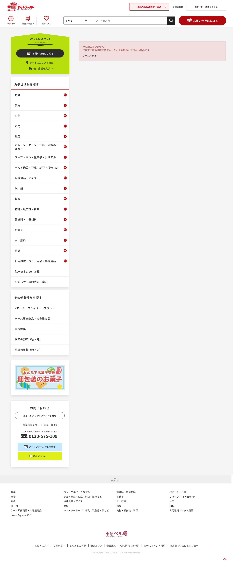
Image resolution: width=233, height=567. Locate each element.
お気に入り (46, 23)
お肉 (171, 501)
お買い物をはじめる (205, 21)
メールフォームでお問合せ (42, 446)
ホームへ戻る (90, 55)
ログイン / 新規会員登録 (206, 6)
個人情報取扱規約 (129, 545)
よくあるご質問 (77, 545)
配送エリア (96, 545)
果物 (13, 496)
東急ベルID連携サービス (149, 6)
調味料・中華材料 (126, 492)
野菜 (13, 492)
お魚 (13, 501)
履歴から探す (28, 23)
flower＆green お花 (21, 515)
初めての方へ (39, 456)
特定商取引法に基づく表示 (184, 545)
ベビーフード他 (177, 492)
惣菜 (118, 505)
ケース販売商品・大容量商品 (26, 510)
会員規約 (111, 545)
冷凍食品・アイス (73, 501)
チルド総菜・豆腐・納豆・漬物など (83, 496)
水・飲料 (121, 501)
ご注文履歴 (178, 6)
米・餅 (14, 505)
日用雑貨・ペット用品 (181, 510)
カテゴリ (11, 23)
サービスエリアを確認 (41, 62)
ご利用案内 (59, 545)
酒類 (66, 505)
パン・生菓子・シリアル (77, 492)
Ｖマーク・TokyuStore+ (182, 496)
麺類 (171, 505)
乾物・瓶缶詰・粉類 (127, 510)
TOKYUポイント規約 (154, 545)
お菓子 (120, 496)
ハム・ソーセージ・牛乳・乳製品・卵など (86, 510)
